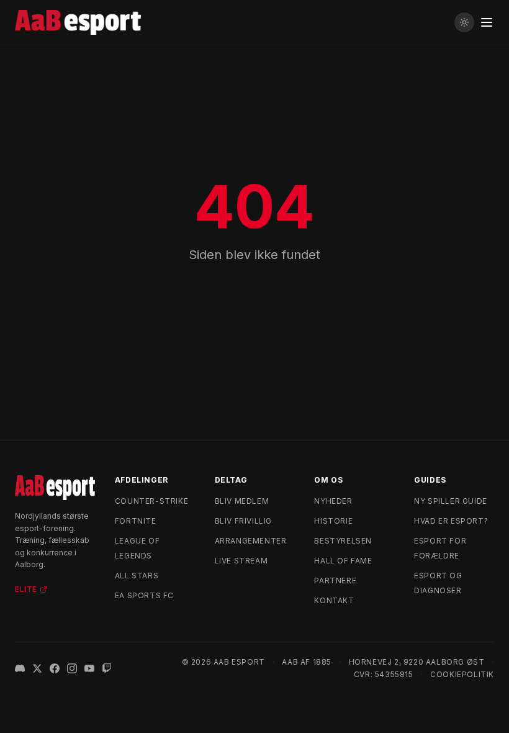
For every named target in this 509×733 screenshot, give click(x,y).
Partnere (335, 580)
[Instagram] (72, 668)
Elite (26, 589)
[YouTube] (89, 668)
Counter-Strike (151, 501)
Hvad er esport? (451, 521)
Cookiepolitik (462, 674)
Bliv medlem (242, 501)
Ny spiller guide (450, 501)
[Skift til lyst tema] (464, 22)
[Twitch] (107, 668)
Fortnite (135, 521)
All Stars (136, 575)
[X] (37, 668)
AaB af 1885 (306, 662)
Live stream (241, 560)
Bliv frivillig (243, 521)
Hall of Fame (343, 560)
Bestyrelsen (343, 540)
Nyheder (333, 501)
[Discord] (20, 668)
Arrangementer (251, 540)
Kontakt (334, 600)
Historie (333, 521)
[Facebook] (55, 668)
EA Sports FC (144, 595)
